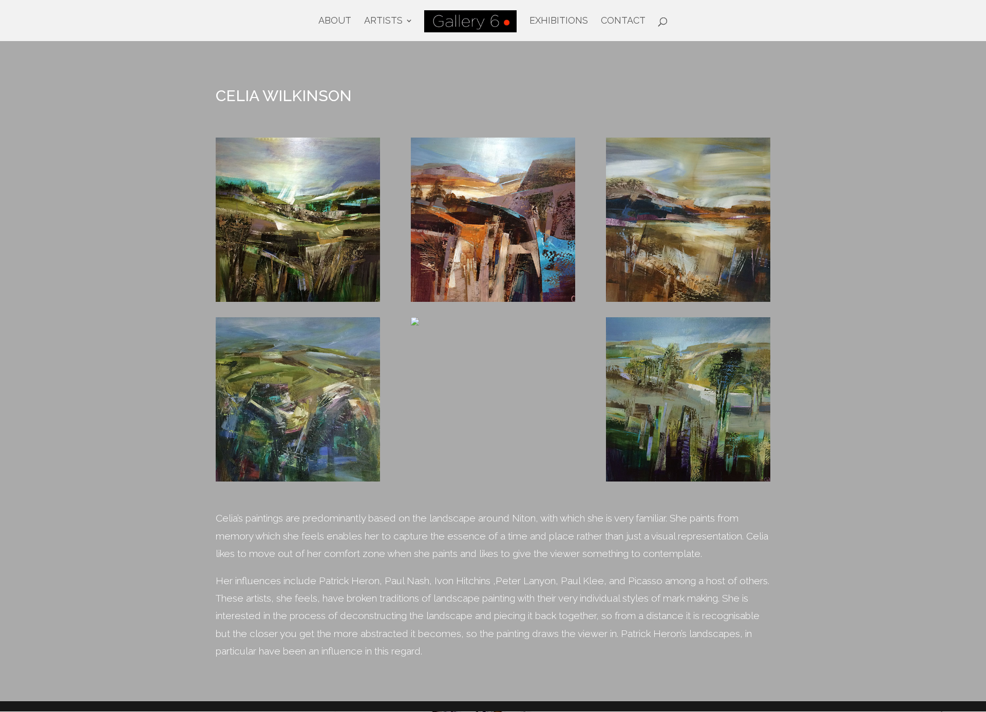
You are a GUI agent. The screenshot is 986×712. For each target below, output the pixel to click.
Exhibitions (558, 21)
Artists (383, 21)
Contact (623, 21)
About (334, 21)
